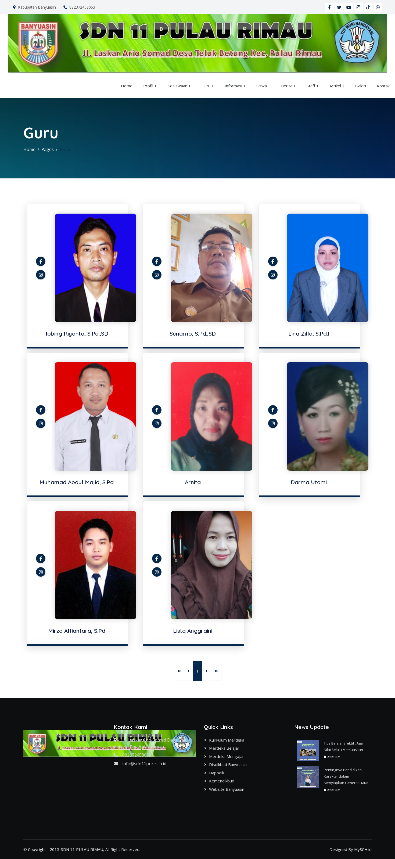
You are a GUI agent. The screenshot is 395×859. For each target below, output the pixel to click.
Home (126, 85)
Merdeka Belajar (224, 748)
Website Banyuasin (226, 789)
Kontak (383, 85)
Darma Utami (309, 482)
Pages (47, 149)
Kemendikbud (221, 780)
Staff (311, 85)
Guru (206, 85)
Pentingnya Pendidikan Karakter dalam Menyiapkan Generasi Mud (346, 776)
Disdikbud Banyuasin (228, 764)
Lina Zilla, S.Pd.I (308, 333)
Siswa (261, 85)
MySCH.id (363, 849)
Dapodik (216, 772)
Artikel (335, 85)
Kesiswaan (177, 85)
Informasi (233, 85)
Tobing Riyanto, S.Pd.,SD (76, 333)
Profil (148, 85)
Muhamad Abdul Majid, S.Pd (77, 482)
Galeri (360, 85)
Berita (286, 85)
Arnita (193, 482)
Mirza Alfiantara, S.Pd (76, 630)
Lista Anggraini (192, 630)
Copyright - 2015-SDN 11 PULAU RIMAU (65, 849)
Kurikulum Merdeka (226, 740)
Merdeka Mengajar (226, 756)
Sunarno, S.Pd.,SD (193, 333)
